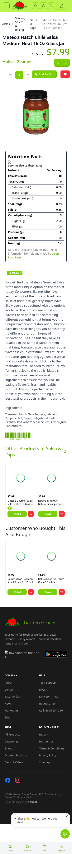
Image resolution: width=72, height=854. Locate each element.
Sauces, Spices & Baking (20, 24)
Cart (44, 850)
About (8, 682)
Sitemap (44, 762)
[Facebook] (8, 780)
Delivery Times (48, 696)
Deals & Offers (14, 762)
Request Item (47, 703)
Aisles (6, 24)
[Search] (35, 5)
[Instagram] (18, 780)
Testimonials (13, 696)
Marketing (11, 710)
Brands (9, 748)
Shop (10, 850)
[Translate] (43, 5)
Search (27, 850)
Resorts (44, 734)
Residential (46, 741)
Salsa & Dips (33, 24)
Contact (9, 689)
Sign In (61, 850)
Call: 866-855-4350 (51, 710)
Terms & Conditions (51, 748)
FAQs (42, 689)
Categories (11, 741)
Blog (7, 717)
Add (19, 513)
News (8, 703)
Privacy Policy (47, 755)
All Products (12, 734)
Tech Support (47, 682)
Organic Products (16, 755)
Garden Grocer (40, 622)
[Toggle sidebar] (6, 5)
